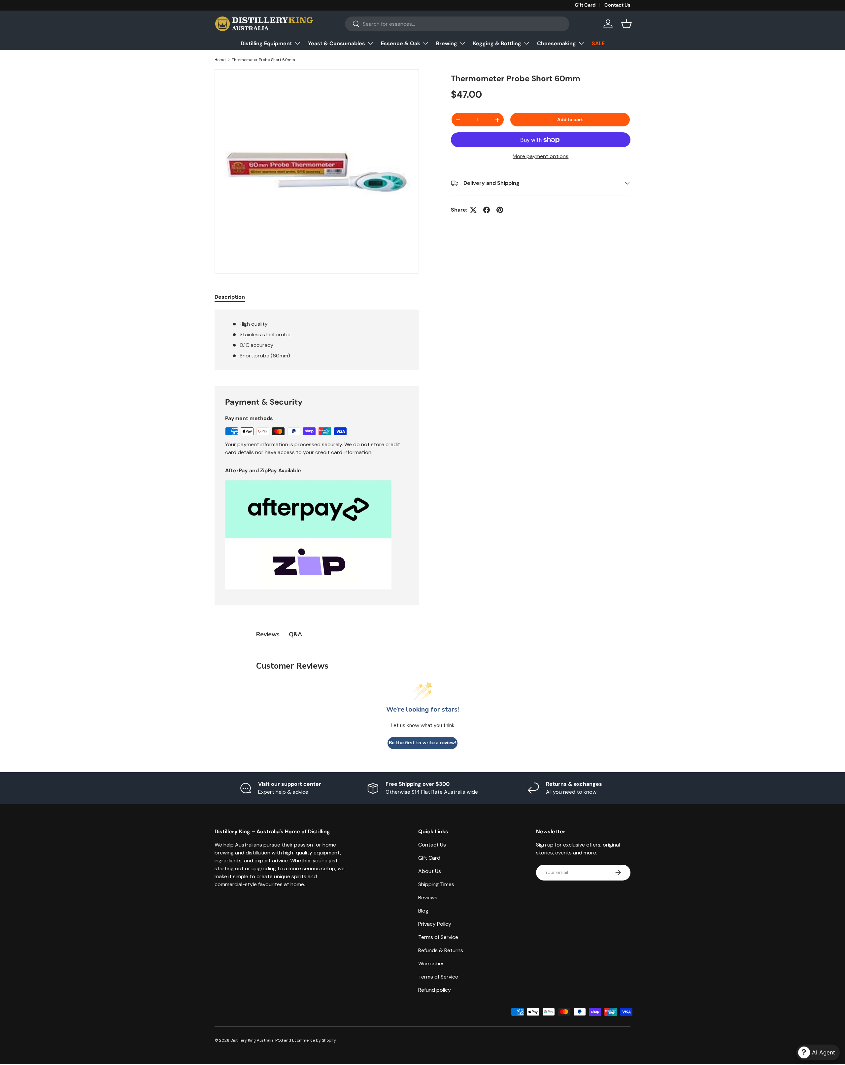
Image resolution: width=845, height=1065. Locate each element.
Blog (423, 910)
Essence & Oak (400, 43)
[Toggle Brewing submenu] (462, 43)
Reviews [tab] (268, 634)
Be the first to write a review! (422, 743)
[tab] (230, 296)
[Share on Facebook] (486, 209)
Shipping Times (436, 884)
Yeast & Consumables (336, 43)
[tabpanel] (317, 340)
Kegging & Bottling (497, 43)
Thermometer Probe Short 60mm (263, 59)
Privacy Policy (434, 923)
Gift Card (585, 5)
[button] (626, 24)
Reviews (427, 897)
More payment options (540, 156)
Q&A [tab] (295, 634)
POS (279, 1040)
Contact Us (617, 5)
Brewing (446, 43)
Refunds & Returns (440, 950)
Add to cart (570, 119)
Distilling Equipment (266, 43)
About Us (429, 871)
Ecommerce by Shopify (314, 1040)
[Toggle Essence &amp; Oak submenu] (425, 43)
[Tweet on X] (473, 209)
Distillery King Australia (252, 1040)
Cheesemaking (556, 43)
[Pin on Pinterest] (499, 209)
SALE (598, 43)
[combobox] (457, 24)
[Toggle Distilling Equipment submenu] (297, 43)
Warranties (431, 963)
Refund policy (434, 989)
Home (220, 59)
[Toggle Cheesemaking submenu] (581, 43)
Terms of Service (438, 937)
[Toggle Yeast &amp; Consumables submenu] (370, 43)
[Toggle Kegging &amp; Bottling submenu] (526, 43)
